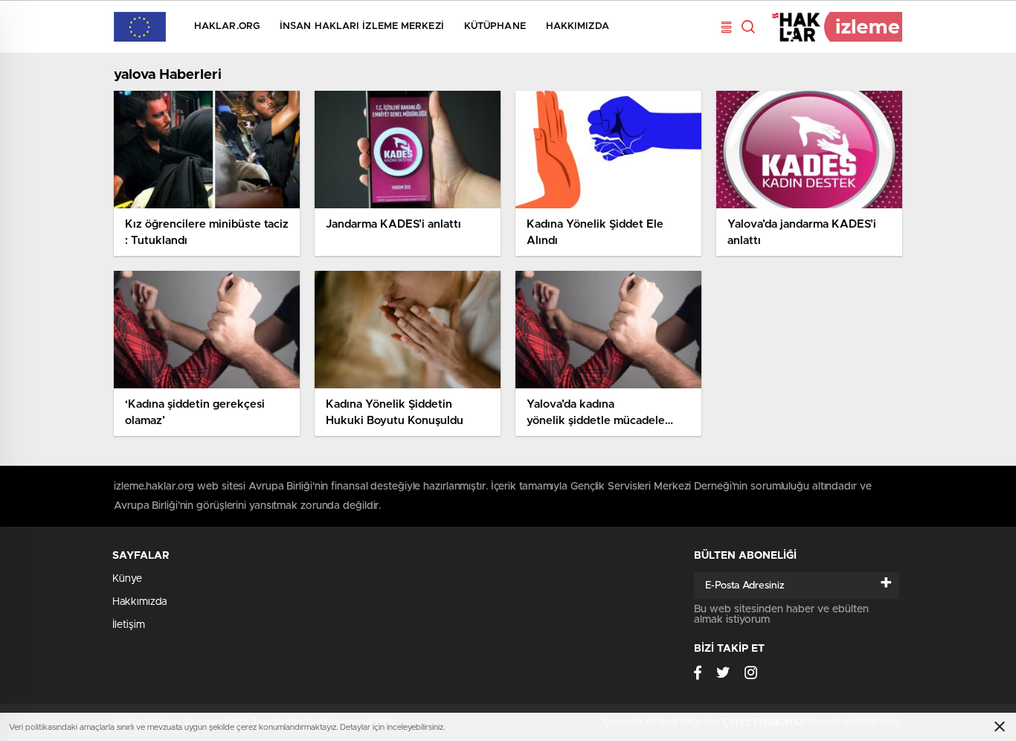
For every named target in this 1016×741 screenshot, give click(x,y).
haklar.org (227, 26)
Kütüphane (495, 26)
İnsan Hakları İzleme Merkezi (362, 26)
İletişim (128, 625)
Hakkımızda (577, 26)
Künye (127, 579)
